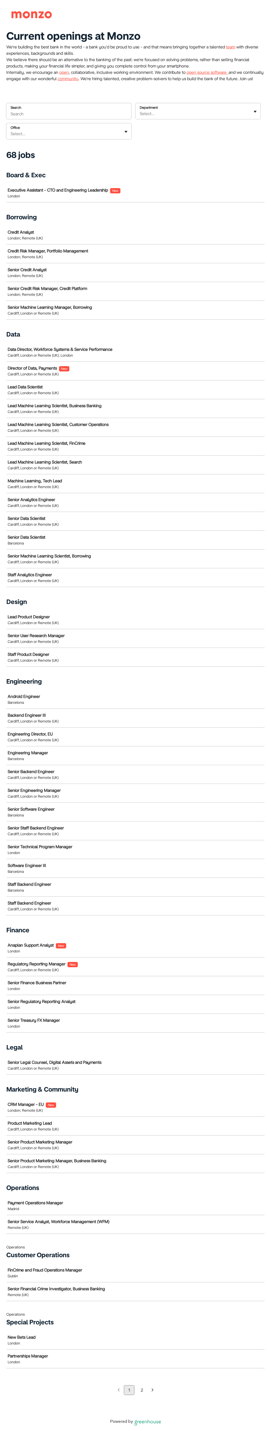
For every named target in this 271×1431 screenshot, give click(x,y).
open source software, (208, 72)
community (68, 78)
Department (149, 108)
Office (15, 128)
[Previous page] (119, 1390)
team (230, 46)
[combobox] (140, 114)
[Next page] (152, 1390)
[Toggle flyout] (255, 111)
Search (16, 108)
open (64, 72)
